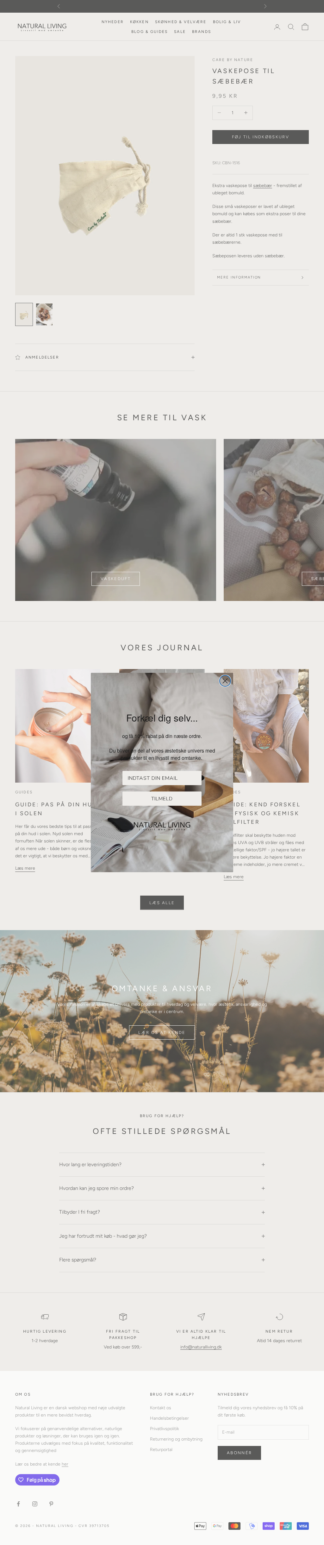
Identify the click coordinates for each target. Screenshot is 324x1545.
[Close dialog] (225, 680)
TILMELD (162, 798)
